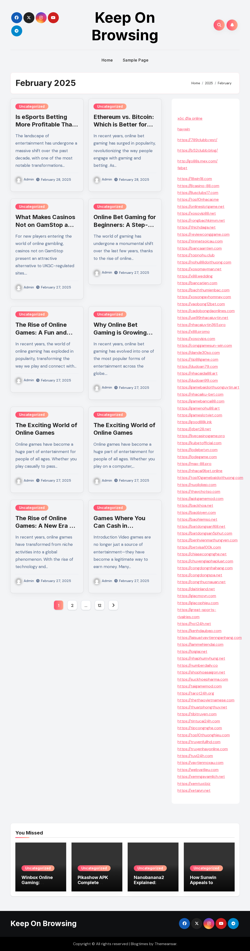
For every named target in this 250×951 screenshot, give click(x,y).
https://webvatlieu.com (198, 769)
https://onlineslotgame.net (200, 206)
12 (100, 605)
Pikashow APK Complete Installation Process (93, 885)
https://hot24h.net (194, 623)
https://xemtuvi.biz (193, 783)
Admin (29, 179)
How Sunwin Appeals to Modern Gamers (207, 882)
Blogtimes (139, 943)
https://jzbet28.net (194, 429)
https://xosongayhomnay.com (204, 296)
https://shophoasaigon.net (201, 672)
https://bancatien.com (197, 282)
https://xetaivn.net (193, 790)
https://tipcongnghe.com (199, 727)
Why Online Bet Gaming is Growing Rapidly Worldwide (120, 332)
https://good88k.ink (194, 421)
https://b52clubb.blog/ (197, 150)
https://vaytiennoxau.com (200, 762)
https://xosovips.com (196, 338)
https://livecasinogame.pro (201, 435)
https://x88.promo (193, 331)
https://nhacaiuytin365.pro (201, 324)
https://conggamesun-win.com (204, 345)
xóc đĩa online (189, 118)
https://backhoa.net (195, 505)
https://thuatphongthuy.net (202, 707)
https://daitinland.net (196, 589)
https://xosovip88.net (196, 213)
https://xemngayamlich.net (201, 776)
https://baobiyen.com (196, 512)
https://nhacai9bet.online (199, 470)
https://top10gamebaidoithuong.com (210, 477)
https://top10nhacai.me (198, 199)
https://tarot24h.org (195, 693)
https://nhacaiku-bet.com (200, 394)
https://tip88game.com (197, 359)
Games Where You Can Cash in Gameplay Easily (119, 526)
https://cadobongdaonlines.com (206, 310)
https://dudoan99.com (197, 380)
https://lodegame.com (197, 456)
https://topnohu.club (196, 255)
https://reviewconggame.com (203, 234)
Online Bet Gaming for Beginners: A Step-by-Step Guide (125, 224)
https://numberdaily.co (197, 665)
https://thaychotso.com (198, 491)
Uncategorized (32, 106)
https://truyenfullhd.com (198, 741)
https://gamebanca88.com (200, 401)
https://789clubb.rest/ (197, 139)
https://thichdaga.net (196, 227)
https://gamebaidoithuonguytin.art (208, 387)
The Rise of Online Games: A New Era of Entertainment (45, 526)
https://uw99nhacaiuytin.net (202, 317)
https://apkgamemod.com (200, 498)
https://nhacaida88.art (197, 373)
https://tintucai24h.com (198, 721)
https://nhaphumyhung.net (201, 658)
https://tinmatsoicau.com (200, 241)
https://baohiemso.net (197, 519)
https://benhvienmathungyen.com (207, 540)
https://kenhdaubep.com (199, 630)
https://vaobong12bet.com (201, 303)
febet (182, 167)
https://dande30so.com (198, 352)
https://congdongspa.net (199, 575)
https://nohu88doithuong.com (204, 262)
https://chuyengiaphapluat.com (205, 561)
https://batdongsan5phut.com (204, 533)
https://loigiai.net (192, 651)
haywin (183, 129)
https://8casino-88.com (198, 185)
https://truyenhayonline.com (202, 748)
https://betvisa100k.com (199, 547)
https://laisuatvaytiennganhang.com (209, 637)
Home (107, 60)
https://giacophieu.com (198, 602)
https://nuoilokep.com (196, 484)
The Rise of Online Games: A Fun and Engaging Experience (45, 332)
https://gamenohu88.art (198, 408)
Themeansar (166, 943)
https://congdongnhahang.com (205, 568)
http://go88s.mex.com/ (197, 161)
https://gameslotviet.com (199, 415)
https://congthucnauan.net (201, 581)
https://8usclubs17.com (197, 192)
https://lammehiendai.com (200, 644)
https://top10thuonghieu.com (203, 735)
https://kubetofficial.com (199, 442)
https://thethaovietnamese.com (205, 700)
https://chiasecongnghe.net (202, 554)
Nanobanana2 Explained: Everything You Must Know (150, 885)
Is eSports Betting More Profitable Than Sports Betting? (45, 124)
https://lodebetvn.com (197, 449)
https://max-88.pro (194, 463)
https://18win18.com (194, 178)
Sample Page (136, 60)
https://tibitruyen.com (197, 714)
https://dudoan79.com (197, 366)
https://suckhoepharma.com (202, 679)
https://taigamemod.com (199, 686)
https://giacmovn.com (196, 595)
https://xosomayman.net (199, 269)
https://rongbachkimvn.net (201, 220)
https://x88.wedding (195, 276)
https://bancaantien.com (199, 248)
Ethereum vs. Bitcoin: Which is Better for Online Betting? (124, 124)
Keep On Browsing (125, 26)
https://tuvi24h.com (195, 755)
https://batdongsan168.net (201, 526)
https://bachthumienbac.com (203, 290)
